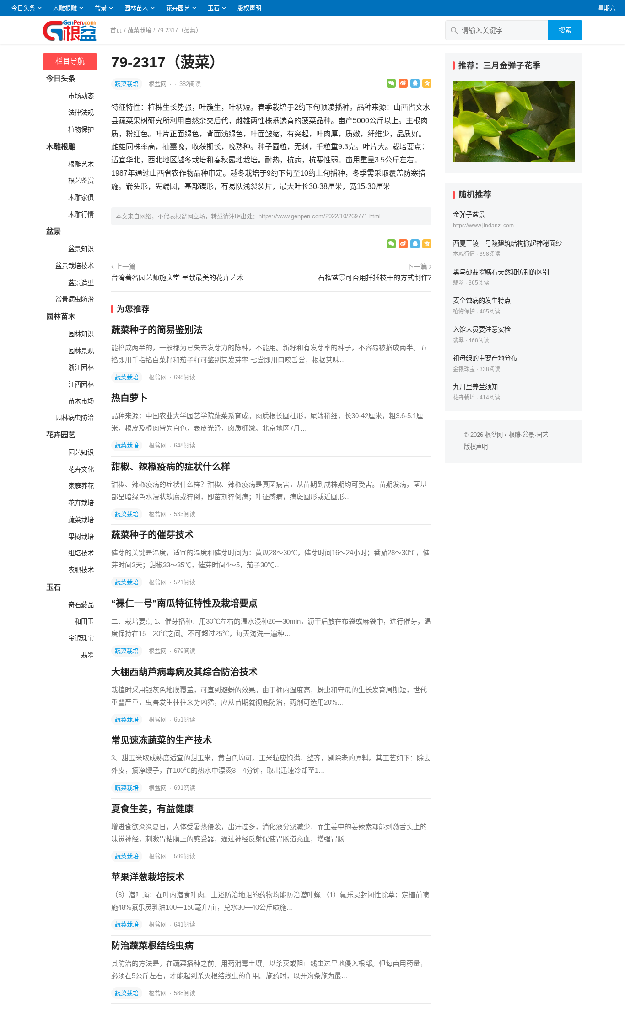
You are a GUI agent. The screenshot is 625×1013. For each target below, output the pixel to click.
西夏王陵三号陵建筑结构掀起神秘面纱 (507, 243)
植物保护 (80, 129)
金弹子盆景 (469, 214)
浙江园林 (80, 367)
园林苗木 (136, 8)
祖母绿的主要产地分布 (485, 358)
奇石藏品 (80, 605)
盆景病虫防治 (74, 299)
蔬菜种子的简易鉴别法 (157, 330)
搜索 (565, 30)
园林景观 (80, 351)
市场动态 (80, 96)
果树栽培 (80, 536)
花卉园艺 (178, 8)
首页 (116, 30)
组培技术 (80, 553)
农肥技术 (80, 570)
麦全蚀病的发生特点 (482, 300)
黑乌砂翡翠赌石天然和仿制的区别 (501, 272)
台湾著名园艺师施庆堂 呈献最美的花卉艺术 (177, 277)
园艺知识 (80, 452)
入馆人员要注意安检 (482, 329)
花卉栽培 (80, 502)
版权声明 (249, 8)
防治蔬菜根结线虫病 (152, 946)
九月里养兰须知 (475, 387)
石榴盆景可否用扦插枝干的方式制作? (374, 277)
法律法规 (80, 112)
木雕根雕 (65, 8)
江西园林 (80, 384)
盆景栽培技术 (74, 265)
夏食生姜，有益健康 (152, 809)
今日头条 (23, 8)
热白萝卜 (129, 398)
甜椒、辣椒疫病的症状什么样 (170, 467)
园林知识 (80, 334)
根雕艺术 (80, 164)
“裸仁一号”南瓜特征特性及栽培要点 (184, 603)
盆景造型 (80, 282)
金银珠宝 (80, 638)
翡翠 (86, 655)
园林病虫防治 (74, 417)
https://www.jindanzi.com (483, 225)
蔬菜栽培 (139, 30)
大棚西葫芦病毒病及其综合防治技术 (184, 672)
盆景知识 (80, 249)
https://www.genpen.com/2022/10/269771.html (320, 216)
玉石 (214, 8)
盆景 (101, 8)
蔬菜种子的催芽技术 (152, 535)
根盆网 (158, 84)
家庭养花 (80, 486)
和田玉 (83, 621)
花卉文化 (80, 469)
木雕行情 (80, 214)
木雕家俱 (80, 197)
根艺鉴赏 (80, 180)
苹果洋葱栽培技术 (147, 877)
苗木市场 (80, 401)
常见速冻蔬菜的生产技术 (161, 740)
